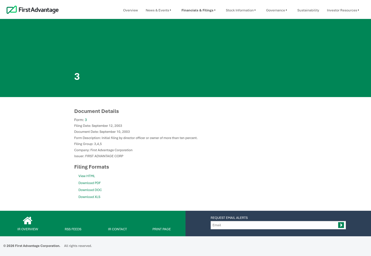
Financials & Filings (197, 10)
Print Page (161, 229)
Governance (275, 10)
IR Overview (27, 229)
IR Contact (117, 229)
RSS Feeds (73, 229)
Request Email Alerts (229, 218)
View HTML (86, 176)
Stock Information (240, 10)
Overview (130, 10)
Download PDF (89, 183)
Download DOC (90, 190)
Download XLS (89, 197)
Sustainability (308, 10)
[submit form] (341, 225)
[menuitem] (130, 10)
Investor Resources (342, 10)
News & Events (157, 10)
